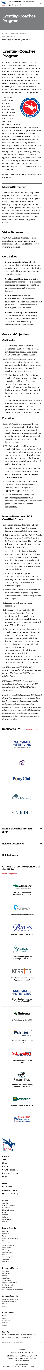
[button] (22, 830)
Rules (4, 1236)
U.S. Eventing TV (7, 1320)
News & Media (8, 1313)
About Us (5, 1203)
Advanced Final (7, 1243)
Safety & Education (10, 1296)
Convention (5, 1271)
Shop (4, 1163)
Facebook (35, 175)
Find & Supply (24, 1364)
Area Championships (8, 1257)
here (10, 690)
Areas (4, 1212)
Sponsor (4, 1221)
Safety (4, 1306)
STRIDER (17, 681)
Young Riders (6, 1280)
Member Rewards (7, 1285)
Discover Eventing (10, 1173)
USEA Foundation (10, 1170)
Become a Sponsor (33, 730)
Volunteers (5, 1259)
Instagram (7, 178)
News (4, 1316)
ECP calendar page (30, 563)
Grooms (4, 1275)
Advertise (5, 1325)
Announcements (9, 1190)
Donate (5, 1156)
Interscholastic (7, 1252)
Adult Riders (6, 1278)
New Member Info (7, 1287)
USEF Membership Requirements (12, 1289)
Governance (6, 1208)
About (5, 1200)
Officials (4, 1304)
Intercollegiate (6, 1250)
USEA (4, 34)
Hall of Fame (6, 1217)
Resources (7, 1187)
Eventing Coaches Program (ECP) (12, 1299)
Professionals (6, 1273)
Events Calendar (9, 1228)
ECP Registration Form (27, 525)
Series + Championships (9, 1238)
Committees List (7, 1219)
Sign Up (5, 1332)
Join (4, 1160)
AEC (3, 1240)
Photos (4, 1318)
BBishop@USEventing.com (14, 128)
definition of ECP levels (23, 560)
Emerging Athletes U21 (9, 1282)
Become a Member (10, 1268)
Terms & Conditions (17, 1352)
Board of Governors (8, 1205)
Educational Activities (9, 1301)
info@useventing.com (22, 1360)
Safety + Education (19, 34)
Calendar (5, 1231)
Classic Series (6, 1247)
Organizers (5, 1261)
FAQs (4, 1183)
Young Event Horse (8, 1245)
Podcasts (5, 1323)
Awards (4, 1254)
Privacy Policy (29, 1352)
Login (4, 1177)
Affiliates (5, 1214)
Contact (6, 1166)
